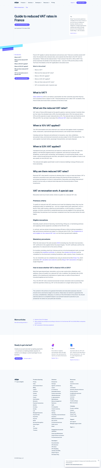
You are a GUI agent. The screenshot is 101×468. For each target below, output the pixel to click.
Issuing (34, 409)
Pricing (53, 2)
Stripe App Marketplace (57, 433)
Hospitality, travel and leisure (58, 414)
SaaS (53, 405)
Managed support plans (75, 423)
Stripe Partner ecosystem (58, 435)
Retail (53, 426)
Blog (71, 385)
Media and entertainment (58, 418)
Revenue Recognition (38, 422)
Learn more (73, 33)
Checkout (35, 391)
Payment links (36, 414)
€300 (58, 243)
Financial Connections (38, 403)
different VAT (62, 118)
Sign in (72, 2)
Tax (27, 7)
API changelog (55, 448)
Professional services (57, 422)
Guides (72, 381)
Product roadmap (74, 408)
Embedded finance (56, 391)
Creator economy (56, 409)
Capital (34, 389)
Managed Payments (38, 412)
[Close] (98, 460)
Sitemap (72, 399)
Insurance (54, 416)
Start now (18, 358)
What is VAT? (17, 57)
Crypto (34, 397)
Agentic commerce (56, 385)
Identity (35, 405)
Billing (34, 387)
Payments (35, 416)
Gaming (53, 412)
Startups (54, 383)
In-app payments (56, 397)
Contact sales (81, 2)
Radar (34, 420)
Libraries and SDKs (56, 450)
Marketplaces (55, 399)
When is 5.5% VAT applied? (21, 66)
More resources (19, 7)
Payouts (35, 418)
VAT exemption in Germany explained (44, 325)
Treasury (35, 430)
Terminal (35, 428)
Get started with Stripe (22, 24)
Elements (35, 401)
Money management (56, 401)
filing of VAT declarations (69, 260)
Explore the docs (74, 359)
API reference (55, 444)
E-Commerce (55, 389)
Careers (72, 410)
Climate (35, 393)
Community (73, 387)
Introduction (17, 54)
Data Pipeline (36, 399)
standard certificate (70, 252)
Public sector (55, 424)
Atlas (34, 383)
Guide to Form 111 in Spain (41, 319)
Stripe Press (73, 414)
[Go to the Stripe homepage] (16, 379)
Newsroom (72, 412)
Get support (73, 421)
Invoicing (35, 407)
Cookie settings (74, 401)
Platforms (54, 403)
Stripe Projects (55, 452)
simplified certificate (48, 252)
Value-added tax (38, 96)
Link (34, 410)
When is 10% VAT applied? (21, 63)
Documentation (55, 443)
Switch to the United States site (74, 464)
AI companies (55, 407)
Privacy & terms (74, 391)
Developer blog (55, 454)
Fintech (53, 410)
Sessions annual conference (77, 389)
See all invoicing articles (20, 322)
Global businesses (56, 395)
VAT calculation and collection (48, 260)
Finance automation (56, 393)
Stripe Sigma (36, 424)
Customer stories (74, 383)
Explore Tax (54, 358)
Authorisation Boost (38, 385)
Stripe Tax (76, 258)
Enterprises (54, 381)
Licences (72, 397)
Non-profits (54, 420)
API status (54, 446)
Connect (35, 395)
